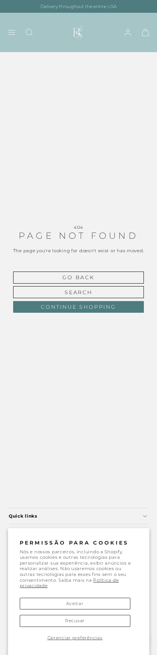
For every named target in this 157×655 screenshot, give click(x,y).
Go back (78, 277)
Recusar (75, 620)
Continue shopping (78, 307)
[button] (11, 32)
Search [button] (78, 292)
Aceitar (74, 603)
